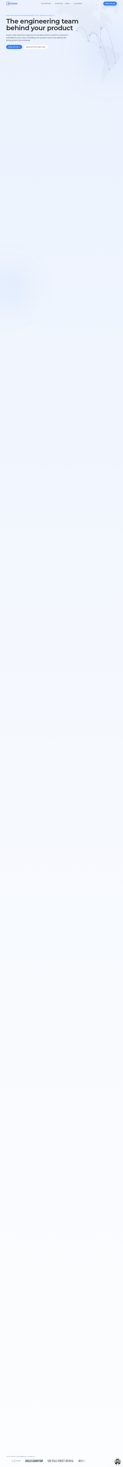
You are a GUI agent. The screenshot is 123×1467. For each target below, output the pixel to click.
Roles (67, 3)
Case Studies (78, 3)
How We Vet (59, 3)
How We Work (46, 3)
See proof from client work (35, 47)
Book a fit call (110, 3)
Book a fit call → (14, 47)
